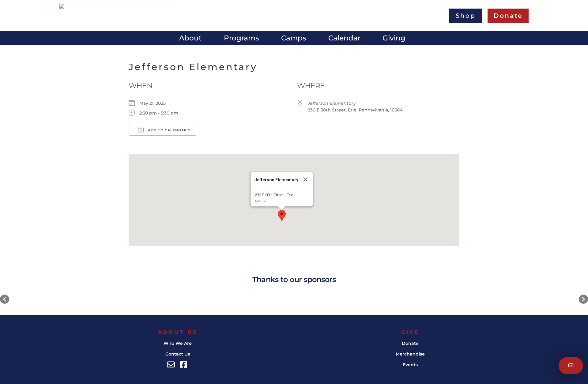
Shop (466, 15)
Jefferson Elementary (332, 103)
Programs (241, 39)
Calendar (344, 39)
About (190, 39)
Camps (293, 39)
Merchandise (410, 354)
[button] (282, 215)
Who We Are (178, 343)
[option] (104, 299)
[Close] (305, 179)
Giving (394, 39)
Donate (410, 343)
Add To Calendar (167, 130)
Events (260, 200)
